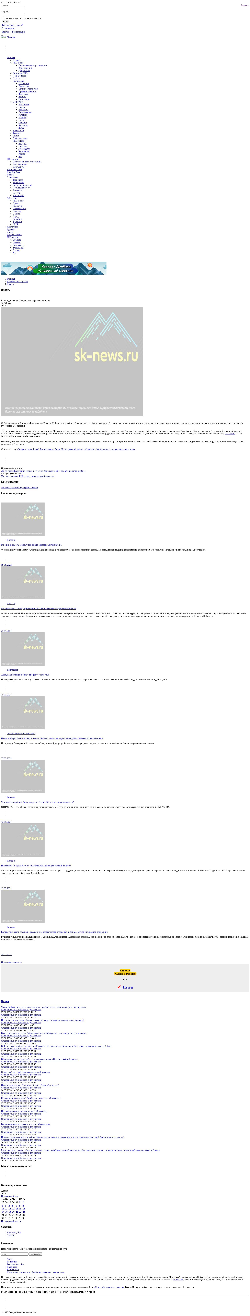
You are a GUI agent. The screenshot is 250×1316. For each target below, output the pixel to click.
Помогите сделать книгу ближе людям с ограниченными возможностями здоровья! (42, 1020)
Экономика (18, 81)
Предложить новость (11, 962)
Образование (25, 112)
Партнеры (12, 1267)
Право (22, 107)
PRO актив (24, 104)
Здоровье (23, 125)
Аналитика (18, 130)
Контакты (12, 1261)
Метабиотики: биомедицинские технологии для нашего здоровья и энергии (38, 608)
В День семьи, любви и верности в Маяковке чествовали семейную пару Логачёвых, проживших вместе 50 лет (56, 1046)
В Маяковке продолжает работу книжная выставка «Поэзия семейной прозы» (39, 1059)
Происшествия (20, 138)
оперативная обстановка (123, 449)
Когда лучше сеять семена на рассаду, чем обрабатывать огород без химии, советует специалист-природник (54, 932)
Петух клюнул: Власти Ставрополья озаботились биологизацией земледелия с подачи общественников (52, 738)
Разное (22, 154)
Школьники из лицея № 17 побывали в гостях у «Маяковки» (31, 1098)
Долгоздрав (24, 148)
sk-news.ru (230, 433)
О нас (10, 1259)
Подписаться (35, 1254)
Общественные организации (33, 65)
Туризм (16, 133)
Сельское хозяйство (28, 89)
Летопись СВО (20, 73)
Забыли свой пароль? (12, 25)
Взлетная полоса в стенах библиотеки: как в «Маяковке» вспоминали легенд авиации (43, 1033)
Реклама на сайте (15, 1264)
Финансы (23, 94)
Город (21, 120)
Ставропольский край (28, 449)
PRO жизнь (18, 141)
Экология (23, 109)
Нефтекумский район (72, 449)
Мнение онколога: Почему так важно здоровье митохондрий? (31, 545)
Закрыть (245, 5)
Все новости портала (17, 281)
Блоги (5, 1001)
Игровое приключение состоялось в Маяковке (24, 1111)
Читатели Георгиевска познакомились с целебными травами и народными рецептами (43, 1007)
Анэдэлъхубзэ (14, 1232)
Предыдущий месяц (11, 1221)
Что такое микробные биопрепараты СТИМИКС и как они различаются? (37, 802)
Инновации (24, 99)
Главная (11, 57)
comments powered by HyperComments (19, 487)
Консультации (25, 68)
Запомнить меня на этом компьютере (23, 18)
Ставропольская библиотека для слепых (21, 1009)
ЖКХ (21, 128)
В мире (22, 117)
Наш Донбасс (19, 75)
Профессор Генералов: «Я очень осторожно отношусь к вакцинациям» (36, 865)
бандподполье (103, 449)
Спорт (16, 135)
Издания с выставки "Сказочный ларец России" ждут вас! (30, 1085)
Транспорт (24, 83)
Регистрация (8, 28)
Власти (22, 96)
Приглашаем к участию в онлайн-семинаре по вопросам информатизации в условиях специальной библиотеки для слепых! (62, 1137)
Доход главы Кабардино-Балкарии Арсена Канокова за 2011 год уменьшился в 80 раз (43, 471)
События (23, 122)
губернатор (89, 449)
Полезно (23, 146)
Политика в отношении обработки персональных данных (35, 1272)
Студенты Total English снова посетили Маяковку (25, 1072)
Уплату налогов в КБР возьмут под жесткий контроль (27, 476)
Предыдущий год (9, 1196)
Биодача (22, 143)
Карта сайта (13, 1269)
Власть (16, 78)
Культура (23, 115)
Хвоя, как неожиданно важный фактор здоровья (25, 674)
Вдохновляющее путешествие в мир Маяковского (25, 1124)
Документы (24, 70)
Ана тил (11, 1235)
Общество (18, 102)
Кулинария (24, 151)
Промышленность (27, 91)
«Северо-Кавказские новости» (109, 1287)
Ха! (20, 156)
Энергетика (24, 86)
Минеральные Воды (50, 449)
